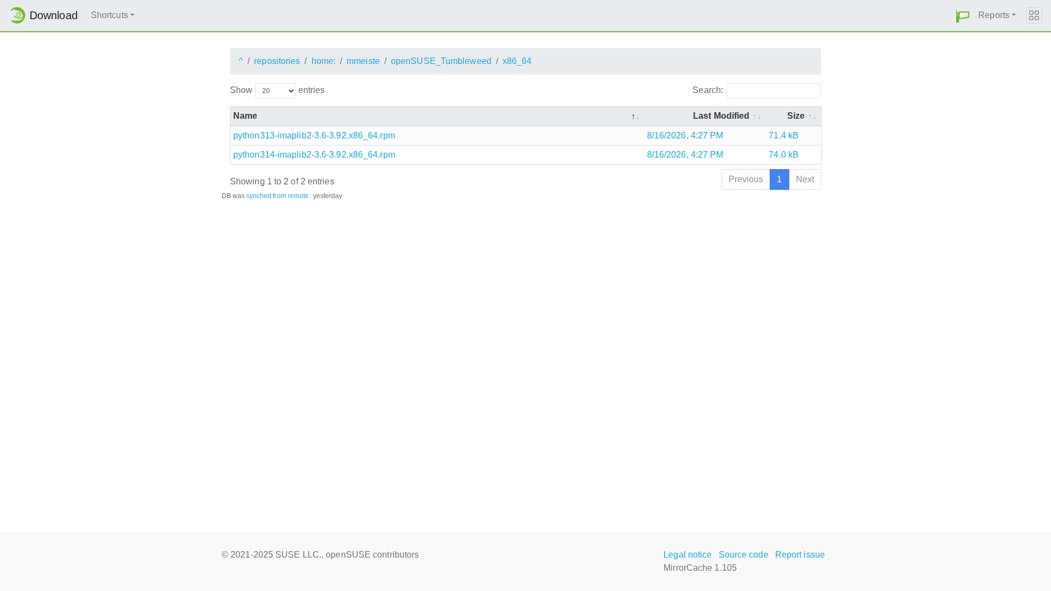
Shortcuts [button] (109, 15)
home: (323, 61)
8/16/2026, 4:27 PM (685, 135)
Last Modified (721, 115)
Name (245, 115)
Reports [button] (993, 15)
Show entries (277, 90)
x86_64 (517, 61)
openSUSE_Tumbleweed (441, 61)
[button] (963, 15)
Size (796, 115)
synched (259, 196)
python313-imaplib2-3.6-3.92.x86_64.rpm (314, 135)
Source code (744, 554)
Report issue (800, 554)
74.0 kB (784, 154)
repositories (277, 61)
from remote (291, 196)
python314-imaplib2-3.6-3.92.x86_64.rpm (314, 154)
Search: (707, 90)
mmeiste (363, 61)
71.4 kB (784, 135)
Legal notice (687, 554)
